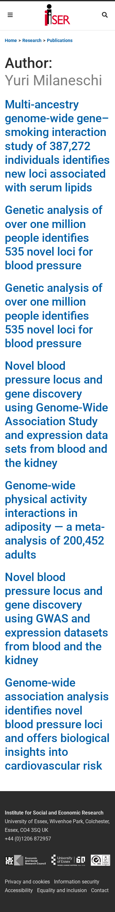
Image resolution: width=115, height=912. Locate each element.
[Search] (104, 15)
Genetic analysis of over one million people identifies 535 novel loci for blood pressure (54, 237)
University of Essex (68, 860)
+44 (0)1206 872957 (28, 839)
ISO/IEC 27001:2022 (100, 860)
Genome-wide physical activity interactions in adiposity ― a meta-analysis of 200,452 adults (55, 520)
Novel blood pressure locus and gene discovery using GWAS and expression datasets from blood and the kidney (56, 618)
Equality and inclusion (62, 890)
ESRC (25, 860)
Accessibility (19, 890)
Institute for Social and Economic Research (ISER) (57, 15)
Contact (100, 890)
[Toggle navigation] (10, 15)
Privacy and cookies (27, 882)
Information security (76, 882)
